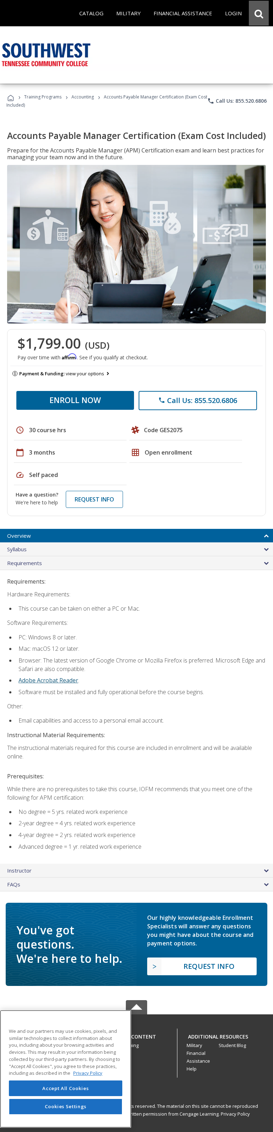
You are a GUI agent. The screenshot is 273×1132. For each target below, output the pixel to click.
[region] (65, 1069)
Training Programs (42, 97)
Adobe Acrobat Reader (48, 680)
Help (192, 1069)
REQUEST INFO (94, 499)
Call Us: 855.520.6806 (237, 100)
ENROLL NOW (75, 400)
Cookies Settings (66, 1106)
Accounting (82, 97)
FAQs (13, 884)
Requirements (24, 563)
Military (194, 1045)
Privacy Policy (235, 1114)
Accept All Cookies (65, 1088)
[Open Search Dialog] (259, 13)
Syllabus (17, 549)
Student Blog (232, 1045)
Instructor (19, 870)
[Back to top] (136, 1034)
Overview (19, 535)
